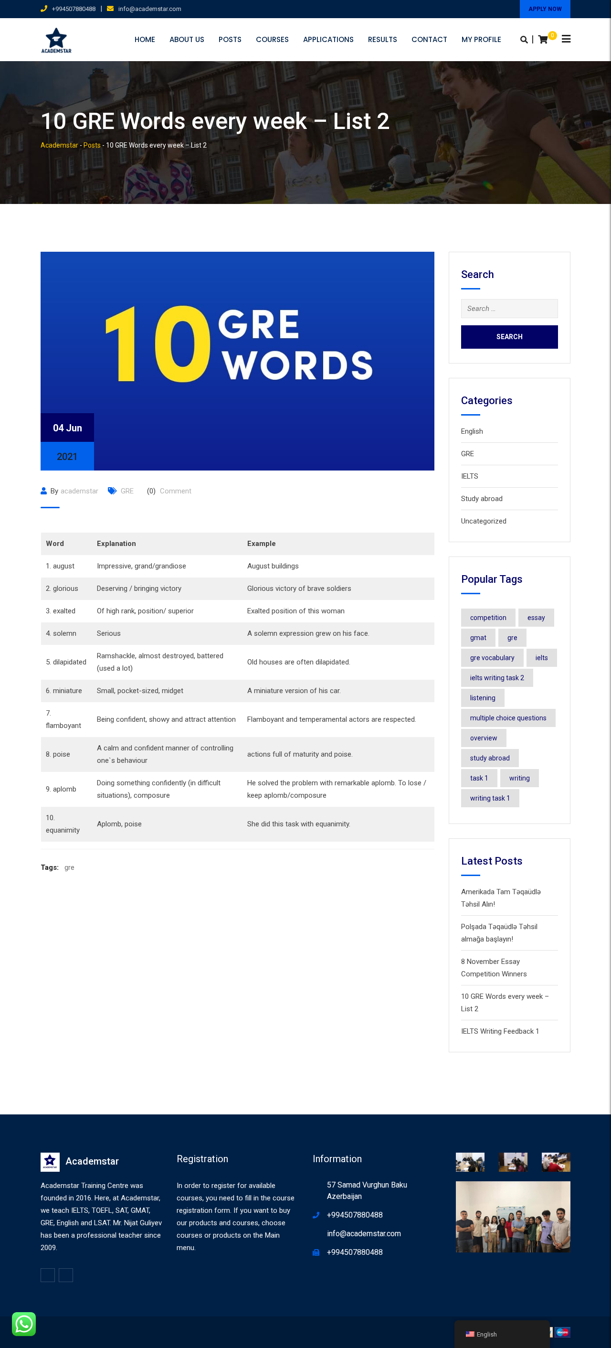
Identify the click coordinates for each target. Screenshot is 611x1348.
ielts (542, 658)
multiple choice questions (508, 718)
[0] (543, 39)
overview (483, 738)
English (472, 431)
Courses (272, 39)
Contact (429, 39)
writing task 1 (490, 798)
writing (519, 778)
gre (69, 867)
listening (482, 698)
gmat (478, 638)
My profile (481, 39)
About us (186, 39)
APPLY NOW (545, 9)
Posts (230, 39)
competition (488, 617)
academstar (79, 491)
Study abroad (482, 498)
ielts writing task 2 (497, 678)
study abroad (490, 758)
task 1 (479, 778)
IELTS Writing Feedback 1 (500, 1031)
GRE (127, 491)
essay (536, 617)
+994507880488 (73, 8)
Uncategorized (483, 521)
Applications (328, 39)
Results (382, 39)
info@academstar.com (149, 8)
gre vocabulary (492, 658)
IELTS (469, 476)
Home (145, 39)
